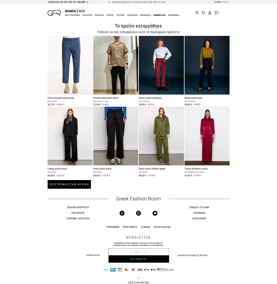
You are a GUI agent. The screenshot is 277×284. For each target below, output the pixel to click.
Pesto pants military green (152, 168)
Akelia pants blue (193, 98)
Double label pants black (105, 98)
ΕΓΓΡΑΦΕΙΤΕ (139, 259)
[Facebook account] (122, 213)
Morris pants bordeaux (150, 98)
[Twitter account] (154, 213)
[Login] (210, 13)
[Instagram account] (138, 213)
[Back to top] (138, 278)
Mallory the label (196, 172)
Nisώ (53, 172)
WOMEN (70, 11)
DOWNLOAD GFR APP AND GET (68, 2)
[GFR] (54, 13)
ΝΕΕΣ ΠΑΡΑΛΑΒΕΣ (72, 15)
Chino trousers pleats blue (60, 98)
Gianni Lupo (102, 101)
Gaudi (54, 101)
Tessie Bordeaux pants (196, 168)
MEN (82, 11)
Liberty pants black (57, 168)
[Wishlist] (204, 13)
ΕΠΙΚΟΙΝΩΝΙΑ (173, 15)
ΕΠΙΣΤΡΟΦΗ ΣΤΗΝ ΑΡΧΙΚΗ (69, 184)
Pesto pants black (102, 168)
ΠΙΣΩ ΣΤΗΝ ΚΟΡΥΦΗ (138, 282)
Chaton (145, 101)
